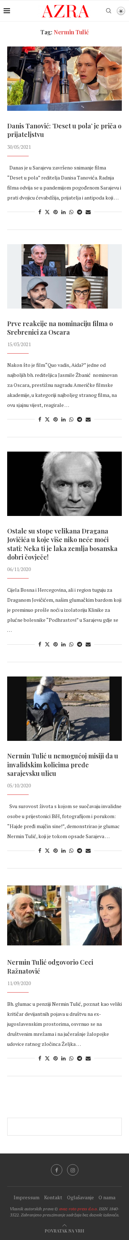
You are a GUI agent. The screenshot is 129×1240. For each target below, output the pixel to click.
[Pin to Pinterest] (55, 211)
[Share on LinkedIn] (63, 211)
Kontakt (53, 1197)
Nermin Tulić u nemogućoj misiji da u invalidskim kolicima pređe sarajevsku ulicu (62, 765)
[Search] (108, 10)
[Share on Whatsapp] (71, 211)
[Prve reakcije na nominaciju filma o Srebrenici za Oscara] (64, 276)
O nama (107, 1197)
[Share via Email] (88, 211)
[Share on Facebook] (39, 211)
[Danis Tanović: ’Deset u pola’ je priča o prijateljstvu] (64, 78)
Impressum (26, 1197)
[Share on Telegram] (79, 211)
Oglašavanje (80, 1197)
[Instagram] (72, 1170)
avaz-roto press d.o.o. (78, 1208)
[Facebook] (56, 1170)
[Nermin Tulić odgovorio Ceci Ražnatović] (64, 915)
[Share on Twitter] (47, 211)
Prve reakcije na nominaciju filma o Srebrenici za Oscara (60, 327)
